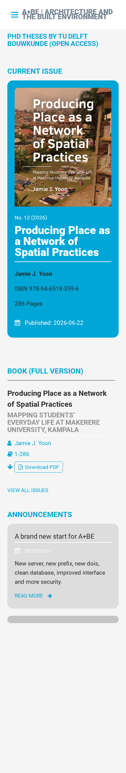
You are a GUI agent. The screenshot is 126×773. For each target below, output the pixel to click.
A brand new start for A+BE (54, 536)
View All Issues (27, 490)
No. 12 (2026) (31, 218)
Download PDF (41, 467)
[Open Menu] (14, 14)
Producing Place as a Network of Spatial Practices (62, 241)
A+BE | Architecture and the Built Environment (67, 15)
